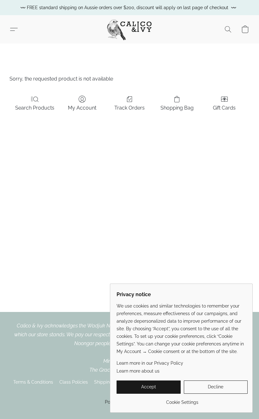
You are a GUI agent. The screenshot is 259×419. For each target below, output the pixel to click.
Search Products (34, 108)
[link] (182, 400)
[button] (129, 29)
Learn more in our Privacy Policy (150, 363)
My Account (82, 108)
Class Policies (73, 382)
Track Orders (129, 108)
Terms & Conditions (33, 382)
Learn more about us (138, 371)
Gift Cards (224, 108)
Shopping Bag (177, 108)
